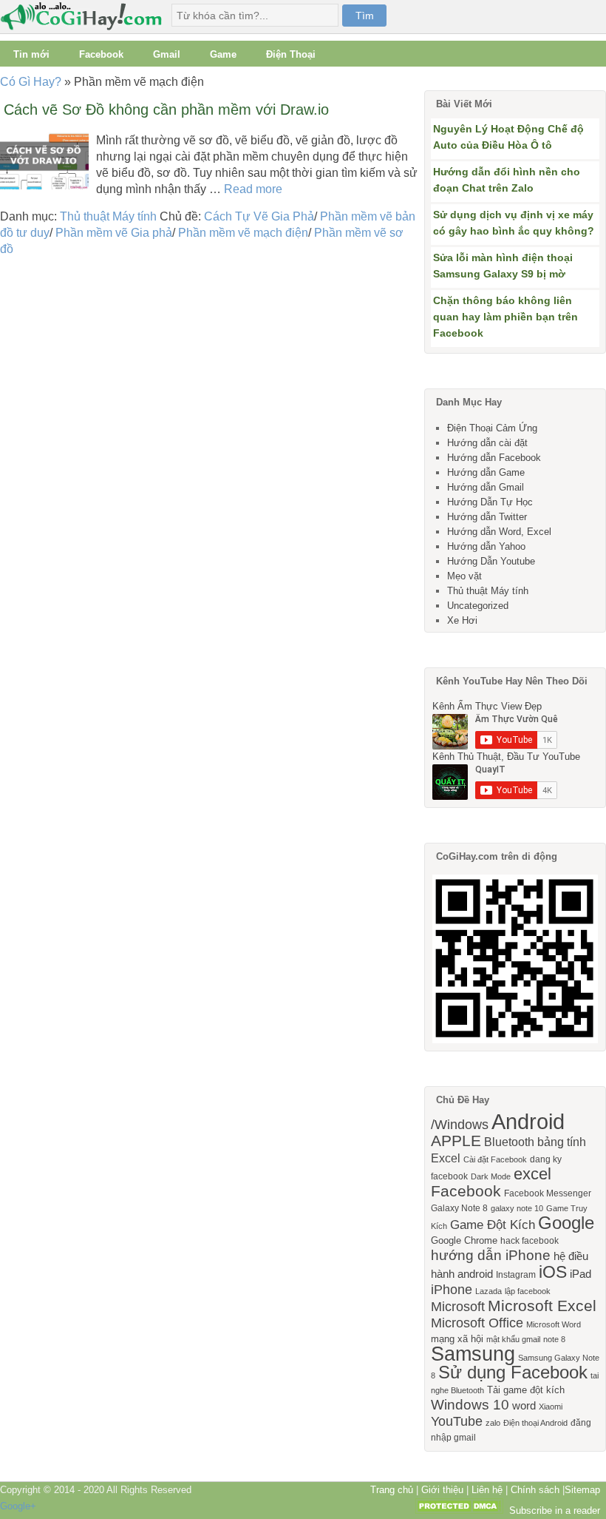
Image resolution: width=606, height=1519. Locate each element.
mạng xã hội (457, 1338)
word (524, 1406)
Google (566, 1223)
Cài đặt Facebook (495, 1159)
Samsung (473, 1354)
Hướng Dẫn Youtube (491, 561)
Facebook (101, 54)
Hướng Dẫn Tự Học (490, 502)
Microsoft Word (553, 1324)
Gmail (166, 54)
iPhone (451, 1289)
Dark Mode (491, 1176)
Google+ (18, 1506)
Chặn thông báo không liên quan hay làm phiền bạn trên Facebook (505, 316)
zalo (493, 1422)
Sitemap (582, 1489)
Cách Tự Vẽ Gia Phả (259, 216)
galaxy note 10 (517, 1208)
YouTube (457, 1421)
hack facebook (529, 1241)
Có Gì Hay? (30, 81)
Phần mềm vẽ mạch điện (243, 232)
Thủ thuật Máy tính (108, 216)
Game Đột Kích (492, 1224)
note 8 (554, 1339)
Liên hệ (487, 1489)
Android (528, 1121)
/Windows (459, 1124)
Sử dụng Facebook (513, 1372)
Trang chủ (391, 1489)
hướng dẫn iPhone (491, 1255)
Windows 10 (470, 1404)
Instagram (516, 1275)
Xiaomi (550, 1406)
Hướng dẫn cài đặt (487, 442)
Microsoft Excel (542, 1306)
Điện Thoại (291, 54)
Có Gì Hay (85, 16)
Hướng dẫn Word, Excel (499, 531)
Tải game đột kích (526, 1389)
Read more (253, 189)
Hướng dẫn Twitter (487, 516)
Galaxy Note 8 (459, 1208)
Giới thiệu (442, 1489)
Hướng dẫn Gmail (485, 487)
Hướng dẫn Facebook (494, 457)
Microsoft (458, 1306)
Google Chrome (464, 1240)
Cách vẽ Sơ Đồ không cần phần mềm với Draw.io (166, 109)
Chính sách (535, 1489)
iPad (580, 1274)
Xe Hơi (462, 620)
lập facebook (528, 1291)
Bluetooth (509, 1141)
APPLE (456, 1140)
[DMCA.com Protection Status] (459, 1510)
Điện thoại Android (535, 1422)
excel (532, 1174)
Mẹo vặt (464, 576)
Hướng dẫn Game (486, 472)
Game (223, 54)
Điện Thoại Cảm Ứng (492, 428)
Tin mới (31, 54)
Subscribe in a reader (554, 1510)
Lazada (488, 1291)
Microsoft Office (477, 1323)
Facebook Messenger (547, 1193)
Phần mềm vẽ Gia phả (113, 232)
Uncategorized (477, 605)
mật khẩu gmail (513, 1339)
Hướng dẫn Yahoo (486, 546)
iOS (553, 1271)
